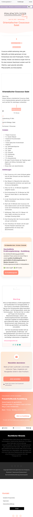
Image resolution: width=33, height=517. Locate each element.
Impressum (16, 472)
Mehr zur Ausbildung (23, 416)
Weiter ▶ (28, 428)
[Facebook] (13, 344)
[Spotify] (21, 466)
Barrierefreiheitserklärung (12, 474)
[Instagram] (15, 344)
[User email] (20, 344)
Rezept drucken (16, 47)
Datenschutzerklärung (8, 504)
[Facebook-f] (12, 466)
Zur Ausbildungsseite (11, 272)
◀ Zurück (4, 428)
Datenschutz (23, 472)
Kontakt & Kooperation (9, 498)
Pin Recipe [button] (16, 113)
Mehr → (30, 6)
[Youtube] (18, 466)
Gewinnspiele (24, 474)
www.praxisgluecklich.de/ (10, 340)
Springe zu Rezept (15, 43)
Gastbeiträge (21, 19)
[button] (32, 4)
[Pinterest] (17, 344)
